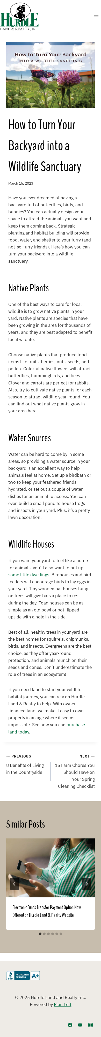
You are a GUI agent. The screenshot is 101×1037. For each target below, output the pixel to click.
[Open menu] (96, 17)
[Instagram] (90, 1024)
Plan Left (62, 1004)
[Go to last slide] (14, 884)
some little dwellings (28, 575)
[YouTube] (80, 1024)
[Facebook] (70, 1024)
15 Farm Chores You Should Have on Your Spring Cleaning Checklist (75, 772)
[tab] (40, 934)
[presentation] (50, 867)
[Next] (86, 884)
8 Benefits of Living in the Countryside (25, 765)
